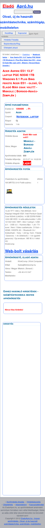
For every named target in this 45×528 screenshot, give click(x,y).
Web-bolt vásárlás (21, 251)
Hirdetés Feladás (11, 39)
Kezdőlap (9, 33)
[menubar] (15, 33)
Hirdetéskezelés (34, 501)
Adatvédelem (21, 504)
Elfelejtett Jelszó (11, 47)
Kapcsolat (22, 33)
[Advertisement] (21, 384)
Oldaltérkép (8, 504)
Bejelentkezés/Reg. (12, 43)
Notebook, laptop (27, 116)
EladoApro (26, 54)
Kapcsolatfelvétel (36, 504)
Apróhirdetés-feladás (15, 501)
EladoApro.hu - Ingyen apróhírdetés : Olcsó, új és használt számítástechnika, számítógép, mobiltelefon (22, 521)
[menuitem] (8, 33)
